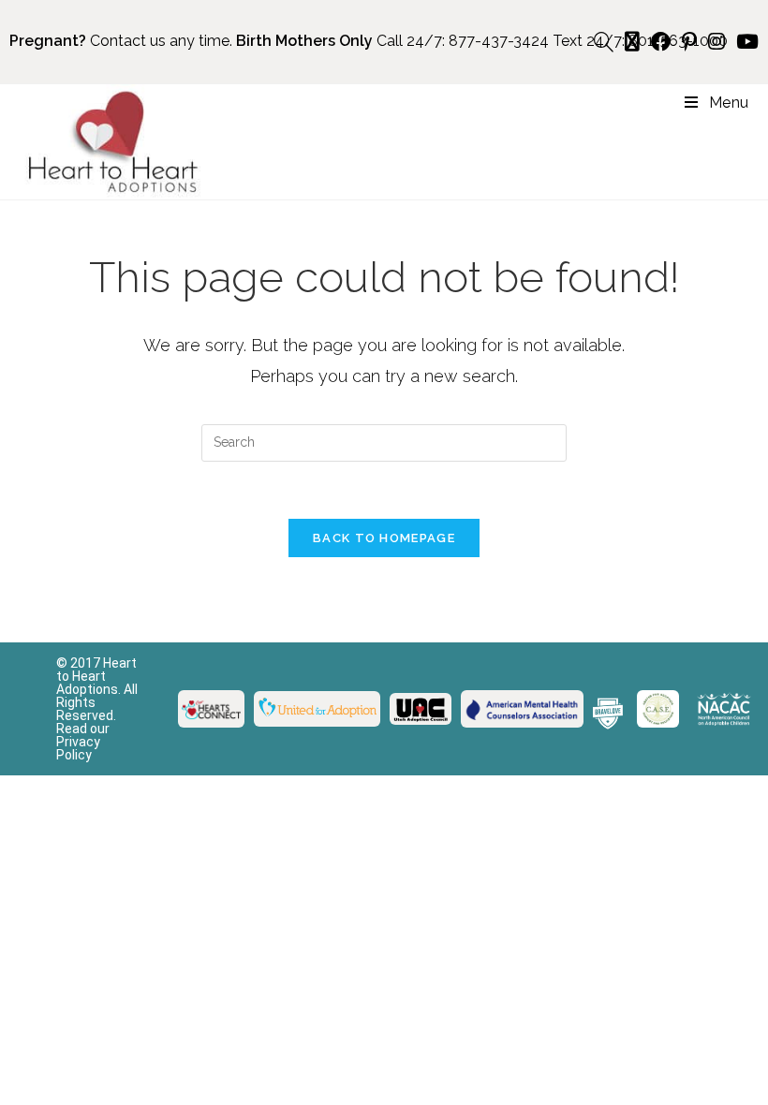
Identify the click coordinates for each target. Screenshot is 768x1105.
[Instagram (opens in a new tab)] (716, 42)
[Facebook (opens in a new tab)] (660, 42)
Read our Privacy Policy (83, 741)
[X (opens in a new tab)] (632, 42)
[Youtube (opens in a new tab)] (745, 42)
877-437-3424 (499, 41)
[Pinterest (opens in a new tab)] (689, 42)
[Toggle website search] (603, 42)
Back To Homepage (384, 538)
